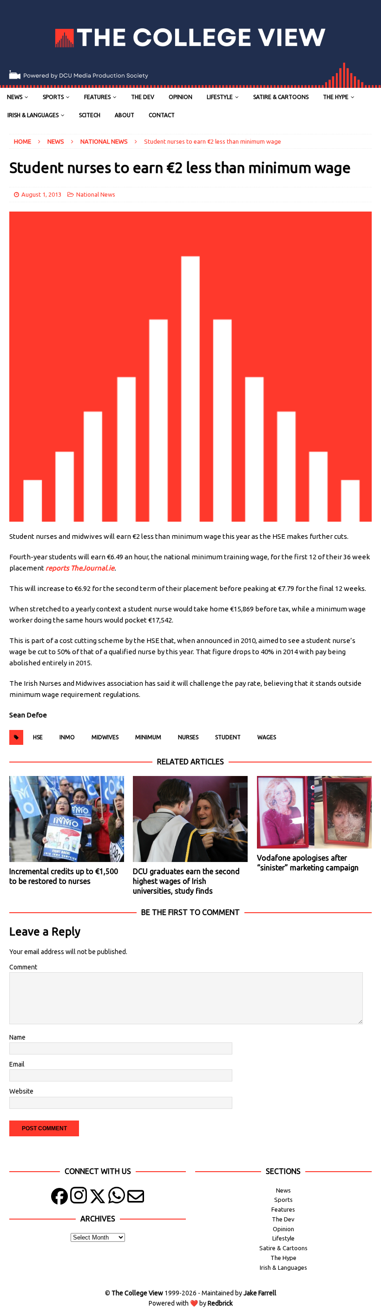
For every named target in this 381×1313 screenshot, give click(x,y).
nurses (188, 737)
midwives (105, 737)
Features (97, 97)
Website (21, 1091)
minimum (148, 737)
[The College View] (190, 82)
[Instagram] (78, 1198)
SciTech (89, 115)
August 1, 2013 (41, 194)
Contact (162, 115)
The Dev (142, 97)
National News (95, 194)
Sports (53, 97)
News (14, 97)
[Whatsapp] (116, 1198)
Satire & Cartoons (281, 97)
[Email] (135, 1198)
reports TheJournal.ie (80, 568)
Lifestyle (220, 97)
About (124, 115)
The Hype (335, 97)
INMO (67, 737)
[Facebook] (59, 1198)
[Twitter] (97, 1198)
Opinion (180, 97)
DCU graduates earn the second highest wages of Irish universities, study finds (186, 881)
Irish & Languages (33, 115)
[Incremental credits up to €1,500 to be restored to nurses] (66, 819)
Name (17, 1037)
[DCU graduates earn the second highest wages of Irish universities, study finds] (190, 819)
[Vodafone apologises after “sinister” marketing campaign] (314, 812)
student (228, 737)
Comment (23, 967)
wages (266, 737)
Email (17, 1064)
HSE (38, 737)
